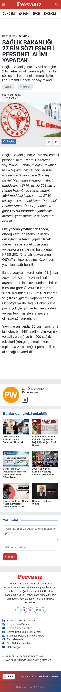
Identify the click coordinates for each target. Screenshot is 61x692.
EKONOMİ (50, 13)
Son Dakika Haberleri (18, 643)
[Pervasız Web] (11, 394)
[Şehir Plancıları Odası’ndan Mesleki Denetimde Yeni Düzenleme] (16, 458)
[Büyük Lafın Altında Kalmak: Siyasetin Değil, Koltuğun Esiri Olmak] (45, 426)
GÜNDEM (9, 13)
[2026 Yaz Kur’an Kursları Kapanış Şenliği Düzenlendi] (45, 458)
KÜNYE (10, 656)
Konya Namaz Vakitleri (19, 628)
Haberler (8, 36)
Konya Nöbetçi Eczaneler (21, 620)
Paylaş (10, 141)
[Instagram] (30, 610)
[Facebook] (18, 610)
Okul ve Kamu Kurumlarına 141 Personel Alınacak (13, 439)
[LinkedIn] (37, 610)
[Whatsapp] (43, 610)
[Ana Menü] (3, 4)
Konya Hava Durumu (18, 624)
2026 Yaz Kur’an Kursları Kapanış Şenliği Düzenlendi (43, 471)
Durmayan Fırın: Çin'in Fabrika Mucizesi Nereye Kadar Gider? (16, 504)
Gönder (10, 556)
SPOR (36, 13)
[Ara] (57, 4)
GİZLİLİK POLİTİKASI (32, 656)
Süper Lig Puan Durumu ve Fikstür (26, 635)
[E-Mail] (25, 400)
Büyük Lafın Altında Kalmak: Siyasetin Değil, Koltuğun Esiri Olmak (44, 440)
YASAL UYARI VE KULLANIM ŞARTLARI (29, 660)
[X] (24, 610)
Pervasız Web (30, 392)
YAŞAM (23, 13)
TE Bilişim (39, 687)
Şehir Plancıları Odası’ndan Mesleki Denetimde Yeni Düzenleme (14, 473)
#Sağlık (8, 87)
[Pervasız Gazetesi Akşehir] (29, 5)
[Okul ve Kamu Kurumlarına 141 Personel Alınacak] (16, 426)
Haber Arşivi (14, 647)
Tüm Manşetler (15, 639)
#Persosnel (25, 87)
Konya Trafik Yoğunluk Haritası (24, 632)
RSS (10, 676)
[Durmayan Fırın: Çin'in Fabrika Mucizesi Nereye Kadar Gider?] (16, 490)
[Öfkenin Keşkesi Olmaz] (45, 490)
